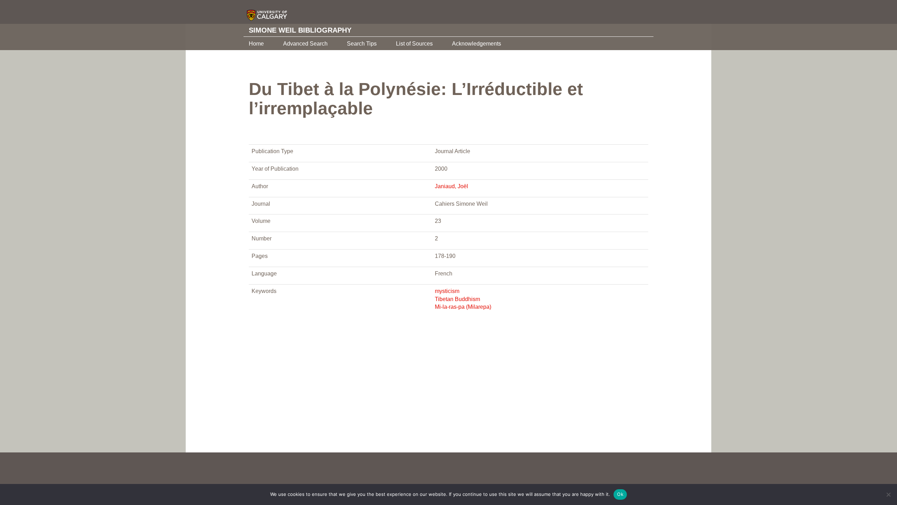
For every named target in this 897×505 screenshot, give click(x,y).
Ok (620, 494)
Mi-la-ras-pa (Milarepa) (463, 307)
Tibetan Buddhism (457, 299)
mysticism (447, 291)
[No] (888, 494)
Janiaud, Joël (451, 186)
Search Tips (362, 44)
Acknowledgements (476, 44)
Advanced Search (305, 44)
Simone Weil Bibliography (300, 30)
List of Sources (414, 44)
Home (256, 44)
